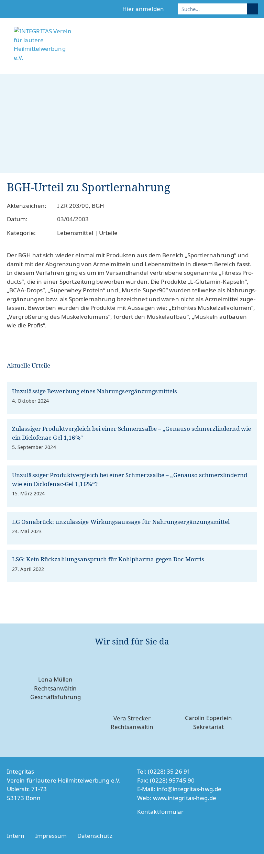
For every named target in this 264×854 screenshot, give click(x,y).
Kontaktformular (160, 812)
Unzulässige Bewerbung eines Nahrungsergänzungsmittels (94, 391)
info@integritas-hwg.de (189, 789)
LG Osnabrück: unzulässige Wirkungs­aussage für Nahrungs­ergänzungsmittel (121, 522)
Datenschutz (94, 836)
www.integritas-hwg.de (185, 798)
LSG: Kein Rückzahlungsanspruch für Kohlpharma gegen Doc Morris (108, 559)
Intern (16, 836)
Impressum (51, 836)
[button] (254, 61)
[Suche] (252, 8)
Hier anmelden (143, 9)
